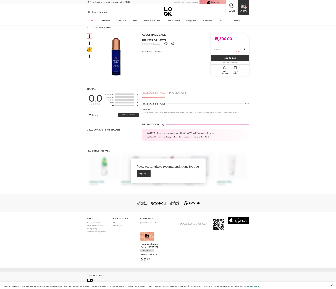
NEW (91, 20)
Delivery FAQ (118, 225)
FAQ (114, 222)
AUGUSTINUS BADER (154, 35)
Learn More (147, 251)
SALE (221, 20)
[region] (168, 285)
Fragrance (191, 20)
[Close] (332, 285)
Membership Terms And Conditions (149, 223)
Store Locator (192, 2)
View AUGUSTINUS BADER (104, 129)
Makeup (106, 20)
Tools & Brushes (152, 20)
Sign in (142, 173)
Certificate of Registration (96, 232)
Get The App (179, 2)
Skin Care (122, 20)
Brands (236, 20)
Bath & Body (173, 20)
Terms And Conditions (95, 225)
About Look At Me (94, 222)
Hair (135, 20)
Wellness (207, 20)
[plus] (244, 49)
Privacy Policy (92, 228)
